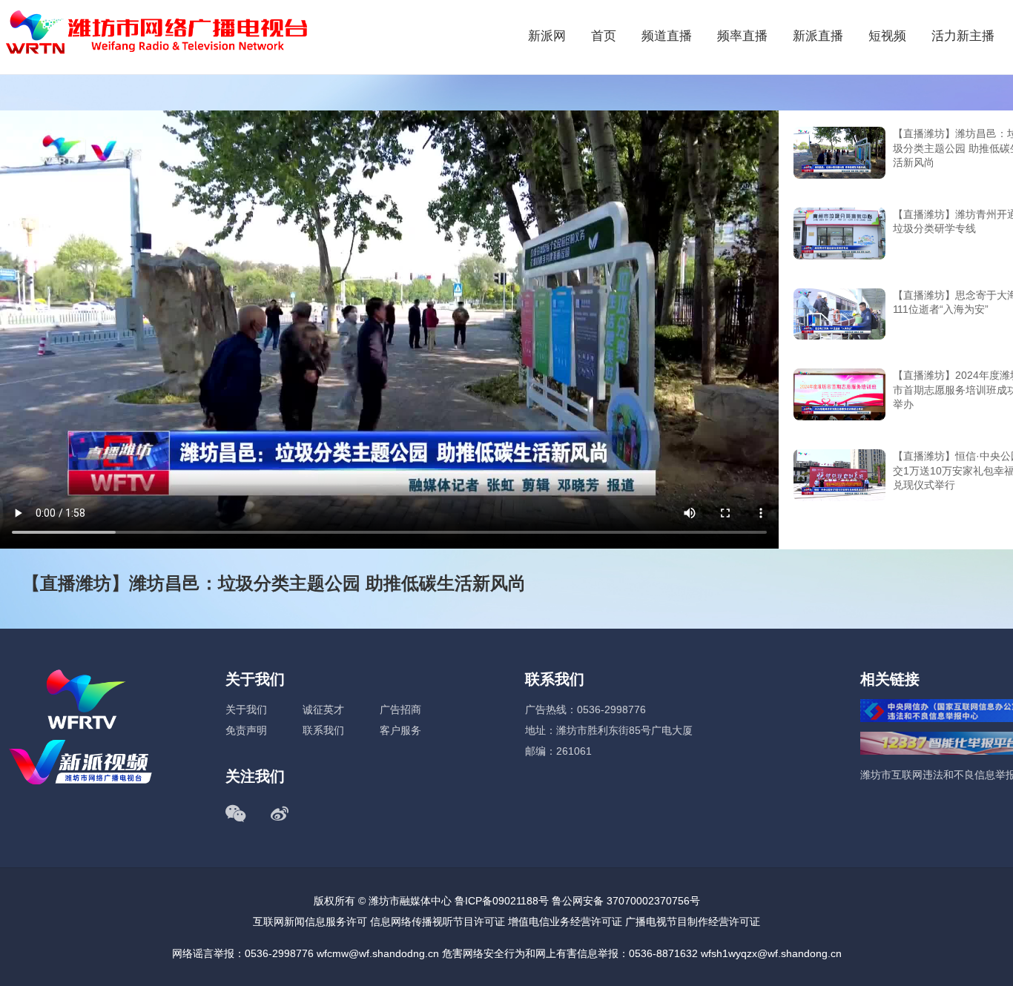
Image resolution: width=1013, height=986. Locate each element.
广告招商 (400, 709)
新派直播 (818, 36)
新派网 (547, 36)
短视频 (887, 36)
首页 (603, 36)
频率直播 (742, 36)
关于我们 (246, 709)
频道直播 (666, 36)
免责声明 (246, 730)
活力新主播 (962, 36)
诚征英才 (323, 709)
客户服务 (400, 730)
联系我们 (323, 730)
